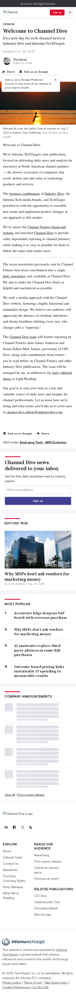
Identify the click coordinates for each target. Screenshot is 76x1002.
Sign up (57, 12)
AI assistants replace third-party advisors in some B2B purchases (38, 650)
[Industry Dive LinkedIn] (6, 827)
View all (10, 795)
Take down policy (56, 982)
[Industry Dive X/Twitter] (22, 827)
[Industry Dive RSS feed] (31, 827)
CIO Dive (40, 896)
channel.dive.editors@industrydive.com (34, 412)
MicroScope (42, 914)
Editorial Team (12, 857)
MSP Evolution (55, 442)
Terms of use (33, 982)
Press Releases (13, 887)
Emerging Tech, (32, 442)
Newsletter (10, 870)
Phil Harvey (20, 59)
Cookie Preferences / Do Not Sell (25, 987)
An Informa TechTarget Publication (38, 3)
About (7, 851)
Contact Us (10, 863)
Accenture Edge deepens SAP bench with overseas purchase (40, 615)
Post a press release (30, 795)
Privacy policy (11, 982)
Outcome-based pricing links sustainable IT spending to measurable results (39, 671)
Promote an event (46, 879)
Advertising (41, 855)
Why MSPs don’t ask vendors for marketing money (36, 576)
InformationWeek (45, 908)
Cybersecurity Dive (47, 902)
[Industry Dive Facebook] (14, 827)
